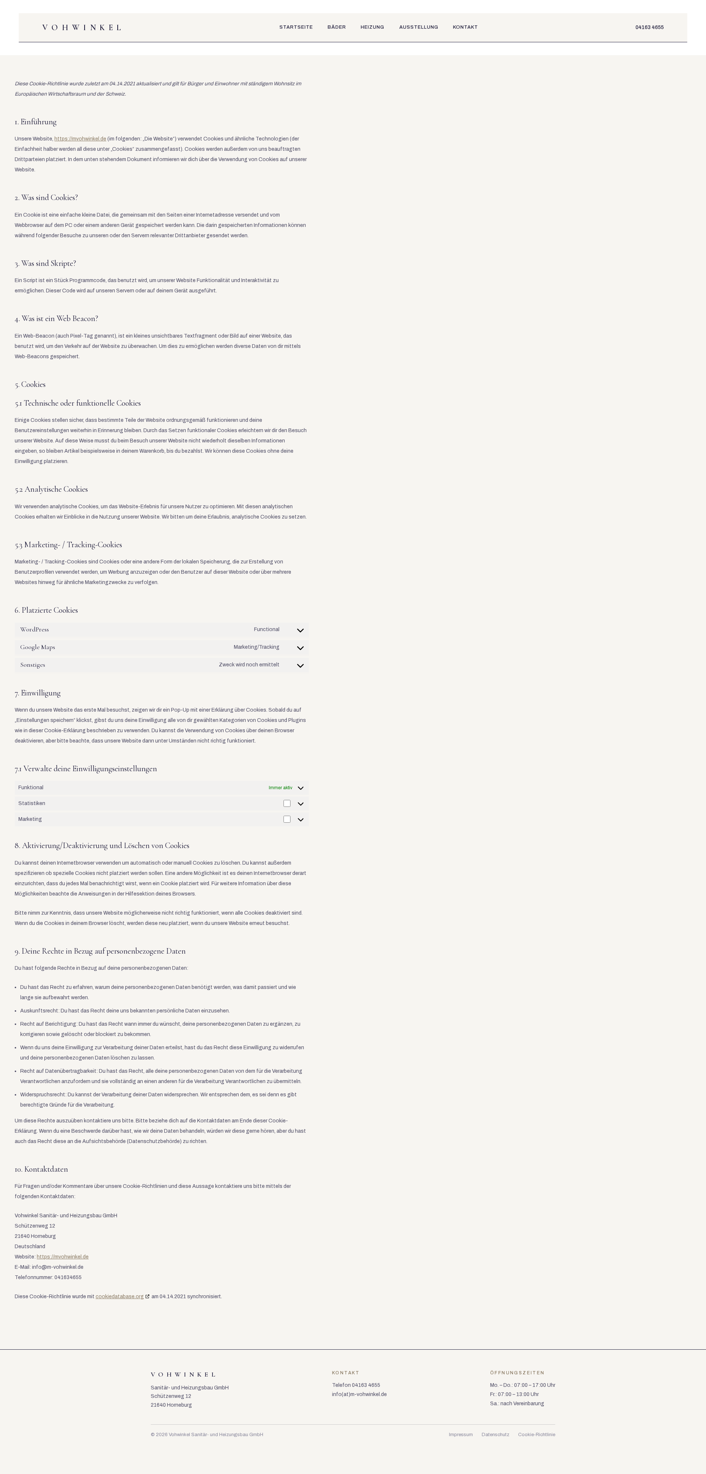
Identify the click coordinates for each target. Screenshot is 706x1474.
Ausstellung (418, 27)
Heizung (372, 27)
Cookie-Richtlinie (536, 1434)
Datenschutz (495, 1434)
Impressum (461, 1434)
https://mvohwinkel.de (80, 139)
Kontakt (465, 27)
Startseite (296, 27)
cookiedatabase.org (120, 1296)
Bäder (337, 27)
